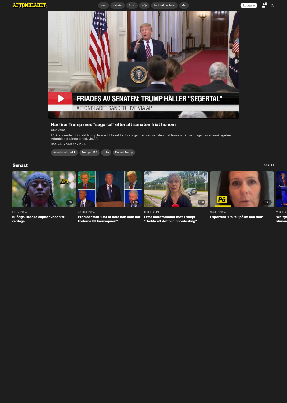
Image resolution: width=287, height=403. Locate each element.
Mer (184, 5)
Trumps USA (89, 152)
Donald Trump (124, 152)
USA (106, 152)
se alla (269, 165)
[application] (143, 65)
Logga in (249, 5)
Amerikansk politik (64, 152)
